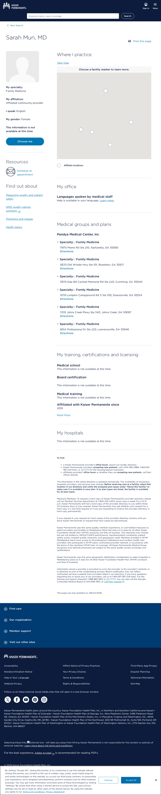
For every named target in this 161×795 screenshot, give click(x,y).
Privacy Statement (55, 792)
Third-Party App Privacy (143, 665)
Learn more (107, 200)
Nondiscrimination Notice (18, 671)
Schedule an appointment (25, 172)
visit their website (113, 581)
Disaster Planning (140, 671)
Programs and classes (19, 219)
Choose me (25, 141)
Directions (66, 251)
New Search (16, 25)
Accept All (131, 780)
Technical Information (142, 677)
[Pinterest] (34, 700)
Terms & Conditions (73, 677)
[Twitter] (7, 700)
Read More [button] (63, 415)
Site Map (135, 683)
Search (128, 16)
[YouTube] (25, 700)
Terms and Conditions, (34, 792)
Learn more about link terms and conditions (48, 745)
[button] (106, 91)
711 (82, 470)
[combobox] (73, 16)
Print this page (142, 41)
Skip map (63, 62)
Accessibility (11, 665)
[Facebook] (16, 700)
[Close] (156, 780)
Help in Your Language (16, 677)
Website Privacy (13, 683)
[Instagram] (44, 700)
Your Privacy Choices (74, 671)
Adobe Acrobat (43, 753)
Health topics (14, 227)
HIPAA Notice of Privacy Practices (81, 665)
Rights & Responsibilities (76, 683)
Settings (108, 780)
